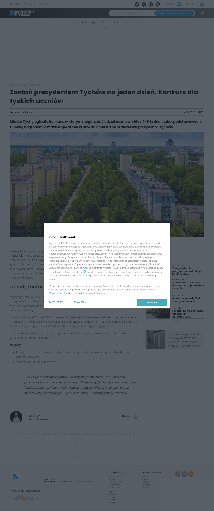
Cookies (68, 293)
